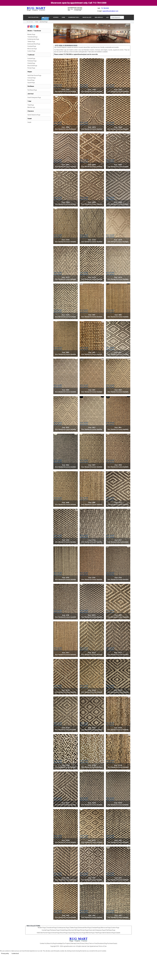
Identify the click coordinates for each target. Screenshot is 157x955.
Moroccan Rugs (32, 48)
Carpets (118, 932)
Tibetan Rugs (31, 41)
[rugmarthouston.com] (78, 939)
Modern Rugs (31, 34)
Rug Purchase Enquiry (111, 943)
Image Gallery (86, 17)
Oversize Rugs (31, 78)
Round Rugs (31, 80)
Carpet (29, 122)
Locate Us (46, 17)
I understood (15, 953)
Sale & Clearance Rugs (33, 115)
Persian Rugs (31, 68)
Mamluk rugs (31, 107)
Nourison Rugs (81, 932)
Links (77, 943)
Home (63, 17)
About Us (49, 943)
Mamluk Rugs (90, 932)
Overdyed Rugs (31, 46)
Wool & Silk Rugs (32, 65)
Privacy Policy (84, 943)
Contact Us (43, 943)
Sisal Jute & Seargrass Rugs (97, 930)
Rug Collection (33, 17)
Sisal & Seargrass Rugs (34, 97)
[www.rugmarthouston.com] (36, 8)
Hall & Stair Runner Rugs (34, 75)
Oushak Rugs (31, 58)
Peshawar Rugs (32, 61)
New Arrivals (99, 17)
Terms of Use (93, 943)
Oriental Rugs (31, 63)
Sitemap (73, 943)
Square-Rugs (72, 932)
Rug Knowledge (57, 943)
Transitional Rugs (32, 37)
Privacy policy (5, 953)
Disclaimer (101, 943)
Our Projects (66, 943)
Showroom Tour (73, 17)
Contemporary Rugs (33, 39)
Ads (107, 17)
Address (55, 17)
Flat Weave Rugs (32, 90)
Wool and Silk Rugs (74, 930)
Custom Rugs (31, 51)
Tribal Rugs (30, 105)
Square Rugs (31, 82)
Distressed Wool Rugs (33, 44)
